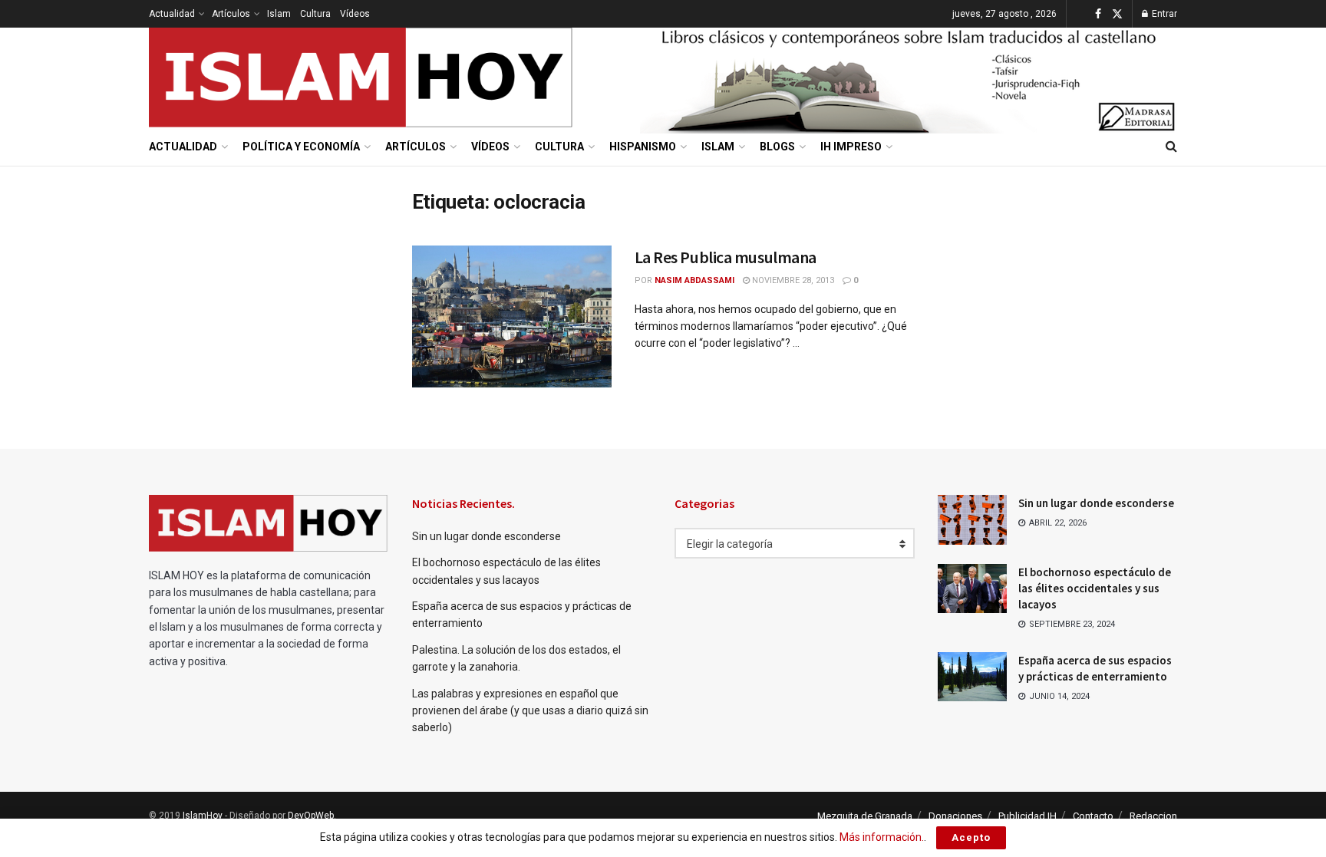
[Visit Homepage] (361, 77)
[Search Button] (1171, 146)
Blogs (777, 146)
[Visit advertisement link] (908, 77)
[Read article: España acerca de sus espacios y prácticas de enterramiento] (972, 676)
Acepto (971, 837)
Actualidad (172, 13)
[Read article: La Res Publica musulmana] (512, 317)
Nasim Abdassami (694, 280)
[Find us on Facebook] (1098, 14)
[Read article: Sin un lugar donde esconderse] (972, 519)
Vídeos (355, 13)
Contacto (1093, 816)
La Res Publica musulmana (725, 257)
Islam (279, 13)
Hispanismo (642, 146)
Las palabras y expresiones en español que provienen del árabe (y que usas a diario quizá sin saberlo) (530, 710)
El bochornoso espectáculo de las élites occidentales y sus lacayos (1094, 588)
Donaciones (955, 816)
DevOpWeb (311, 815)
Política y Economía (301, 146)
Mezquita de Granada (864, 816)
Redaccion (1153, 816)
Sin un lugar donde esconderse (486, 536)
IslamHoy (203, 815)
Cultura (315, 13)
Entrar (1163, 13)
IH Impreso (851, 146)
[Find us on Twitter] (1117, 14)
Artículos (231, 13)
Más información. (881, 837)
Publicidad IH (1027, 816)
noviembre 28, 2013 (792, 280)
